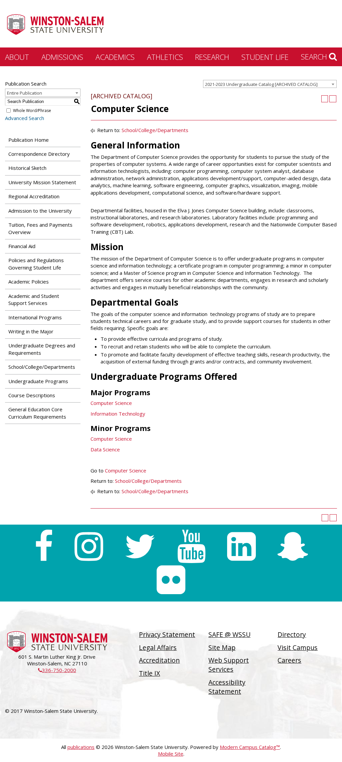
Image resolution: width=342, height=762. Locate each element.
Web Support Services (228, 665)
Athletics (165, 57)
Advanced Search (24, 118)
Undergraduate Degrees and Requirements (41, 349)
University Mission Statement (42, 182)
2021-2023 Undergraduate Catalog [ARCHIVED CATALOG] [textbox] (261, 84)
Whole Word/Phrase (32, 110)
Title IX (149, 673)
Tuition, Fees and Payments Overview (40, 228)
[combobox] (270, 84)
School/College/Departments (41, 366)
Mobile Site (170, 753)
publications (81, 747)
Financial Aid (21, 246)
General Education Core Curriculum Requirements (37, 413)
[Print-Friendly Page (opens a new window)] (324, 98)
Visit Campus (298, 647)
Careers (289, 660)
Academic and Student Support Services (33, 299)
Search (315, 56)
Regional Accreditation (33, 196)
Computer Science (111, 403)
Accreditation (159, 660)
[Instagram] (88, 546)
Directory (292, 634)
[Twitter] (140, 546)
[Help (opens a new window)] (332, 98)
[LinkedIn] (241, 546)
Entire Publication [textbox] (24, 93)
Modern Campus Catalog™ (250, 747)
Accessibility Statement (226, 687)
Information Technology (118, 413)
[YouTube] (191, 546)
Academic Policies (28, 281)
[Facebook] (43, 546)
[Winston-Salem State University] (55, 24)
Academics (115, 57)
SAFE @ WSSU (229, 634)
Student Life (265, 57)
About (17, 57)
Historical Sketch (27, 168)
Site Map (221, 647)
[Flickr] (171, 579)
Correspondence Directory (39, 153)
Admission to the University (40, 210)
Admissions (62, 57)
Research (212, 57)
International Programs (35, 317)
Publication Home (28, 139)
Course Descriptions (31, 395)
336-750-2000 (57, 670)
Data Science (105, 449)
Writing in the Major (30, 331)
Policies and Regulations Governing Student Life (36, 263)
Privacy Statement (167, 634)
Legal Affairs (158, 647)
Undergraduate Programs (38, 381)
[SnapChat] (292, 546)
